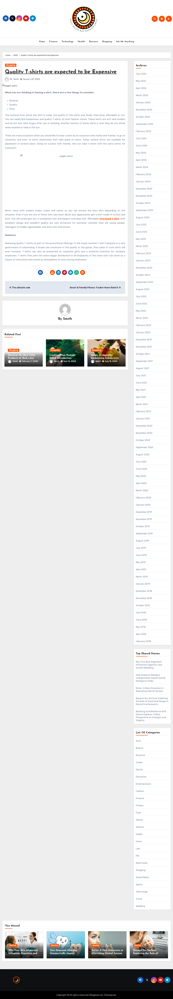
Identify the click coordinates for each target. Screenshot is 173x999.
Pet (137, 856)
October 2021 (143, 354)
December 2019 (144, 512)
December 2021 (144, 339)
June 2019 (141, 555)
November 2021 (144, 347)
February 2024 (143, 174)
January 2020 (143, 505)
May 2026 (141, 81)
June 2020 (141, 469)
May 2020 (141, 476)
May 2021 (141, 390)
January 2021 (143, 418)
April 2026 (141, 88)
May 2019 (141, 562)
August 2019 (142, 540)
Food (138, 812)
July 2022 (141, 296)
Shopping (107, 42)
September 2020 (144, 447)
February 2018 (143, 641)
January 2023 (143, 260)
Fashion (140, 791)
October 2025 (143, 117)
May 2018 (141, 627)
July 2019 (141, 548)
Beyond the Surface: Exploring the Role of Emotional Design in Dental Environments (152, 701)
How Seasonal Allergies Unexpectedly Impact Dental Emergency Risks (151, 678)
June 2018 (141, 620)
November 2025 (144, 109)
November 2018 (144, 598)
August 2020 (143, 454)
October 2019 (143, 526)
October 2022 (143, 275)
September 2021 (144, 361)
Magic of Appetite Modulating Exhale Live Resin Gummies (105, 358)
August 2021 (142, 368)
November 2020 (144, 433)
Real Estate (142, 863)
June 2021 (141, 382)
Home (42, 42)
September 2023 (144, 210)
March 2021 (142, 404)
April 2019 (141, 569)
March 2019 (142, 576)
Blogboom (95, 995)
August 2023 (142, 217)
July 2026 (141, 74)
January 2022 (143, 332)
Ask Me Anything (125, 42)
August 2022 (143, 289)
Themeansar (109, 995)
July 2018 (141, 612)
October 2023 (143, 203)
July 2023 (141, 224)
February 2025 (143, 131)
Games (139, 820)
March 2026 (142, 95)
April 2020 (141, 483)
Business (93, 42)
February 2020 (143, 497)
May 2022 (141, 311)
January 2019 (143, 584)
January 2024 (143, 181)
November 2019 (144, 519)
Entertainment (143, 784)
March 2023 (142, 246)
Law (138, 848)
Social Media (142, 877)
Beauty (139, 748)
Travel (139, 899)
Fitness (139, 805)
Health (81, 42)
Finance (53, 42)
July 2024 (141, 138)
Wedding (140, 906)
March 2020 (142, 490)
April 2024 (141, 160)
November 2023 (144, 196)
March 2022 (142, 318)
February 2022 (143, 325)
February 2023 (143, 253)
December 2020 (144, 426)
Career (139, 762)
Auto (138, 741)
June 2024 (141, 145)
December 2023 (144, 188)
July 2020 (141, 461)
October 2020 (143, 440)
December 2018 (144, 591)
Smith (16, 79)
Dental (139, 769)
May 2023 (141, 239)
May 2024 (141, 153)
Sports (139, 884)
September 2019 (144, 533)
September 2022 (144, 282)
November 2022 (144, 267)
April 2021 (141, 397)
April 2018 (141, 634)
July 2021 (141, 375)
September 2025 (144, 124)
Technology (68, 42)
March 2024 (142, 167)
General (140, 827)
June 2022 (141, 303)
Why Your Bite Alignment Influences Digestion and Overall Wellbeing (149, 665)
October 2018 (143, 605)
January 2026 (143, 102)
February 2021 (143, 411)
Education (141, 776)
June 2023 (141, 232)
